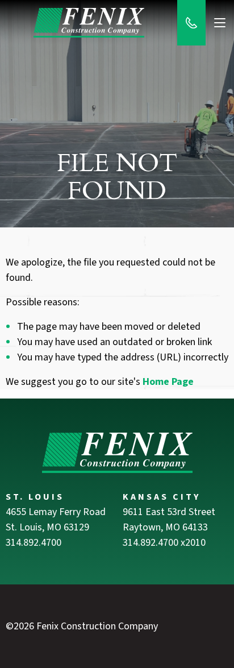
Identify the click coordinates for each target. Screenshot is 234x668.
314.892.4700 (33, 543)
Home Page (168, 382)
